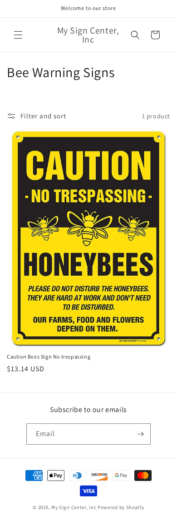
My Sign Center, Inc (73, 507)
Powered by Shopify (121, 507)
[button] (18, 35)
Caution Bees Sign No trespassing (48, 356)
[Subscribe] (140, 434)
